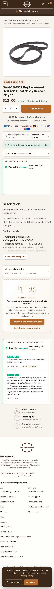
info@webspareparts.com (15, 482)
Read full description (15, 257)
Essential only (13, 582)
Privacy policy (6, 531)
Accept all (31, 582)
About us (3, 512)
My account (33, 512)
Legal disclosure (6, 547)
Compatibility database (9, 492)
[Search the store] (43, 4)
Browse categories (7, 497)
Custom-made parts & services (27, 321)
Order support (34, 497)
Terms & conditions (8, 542)
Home (5, 20)
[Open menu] (5, 4)
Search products (7, 502)
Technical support (35, 492)
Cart (2, 507)
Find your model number (38, 507)
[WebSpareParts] (27, 4)
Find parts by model (28, 11)
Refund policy (5, 526)
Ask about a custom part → (27, 328)
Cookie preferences (8, 552)
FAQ (2, 517)
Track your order (35, 502)
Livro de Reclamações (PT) (11, 557)
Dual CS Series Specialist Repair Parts (23, 20)
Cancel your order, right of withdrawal (15, 537)
